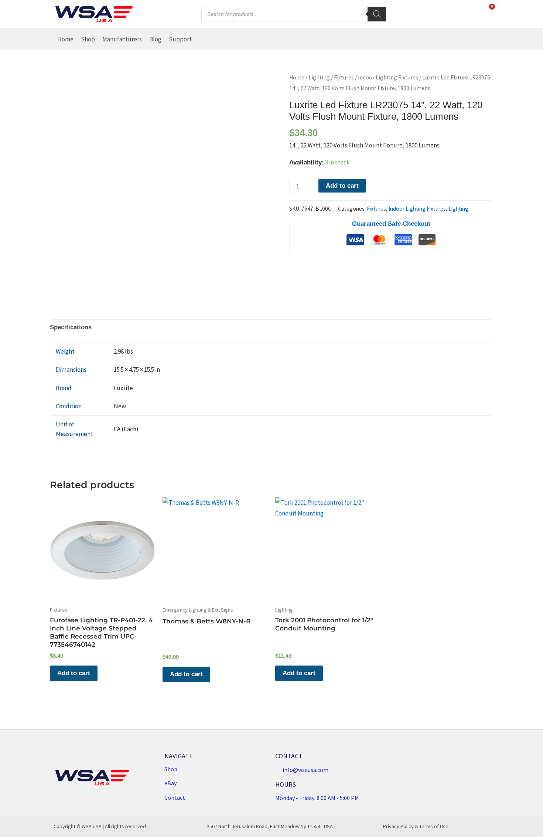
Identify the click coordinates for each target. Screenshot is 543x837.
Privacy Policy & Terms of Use (415, 826)
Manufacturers (122, 39)
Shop (88, 39)
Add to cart (342, 185)
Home (65, 39)
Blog (155, 39)
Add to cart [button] (73, 673)
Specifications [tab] (71, 327)
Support (180, 39)
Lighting (319, 77)
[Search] (377, 14)
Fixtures (344, 77)
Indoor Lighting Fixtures (388, 77)
